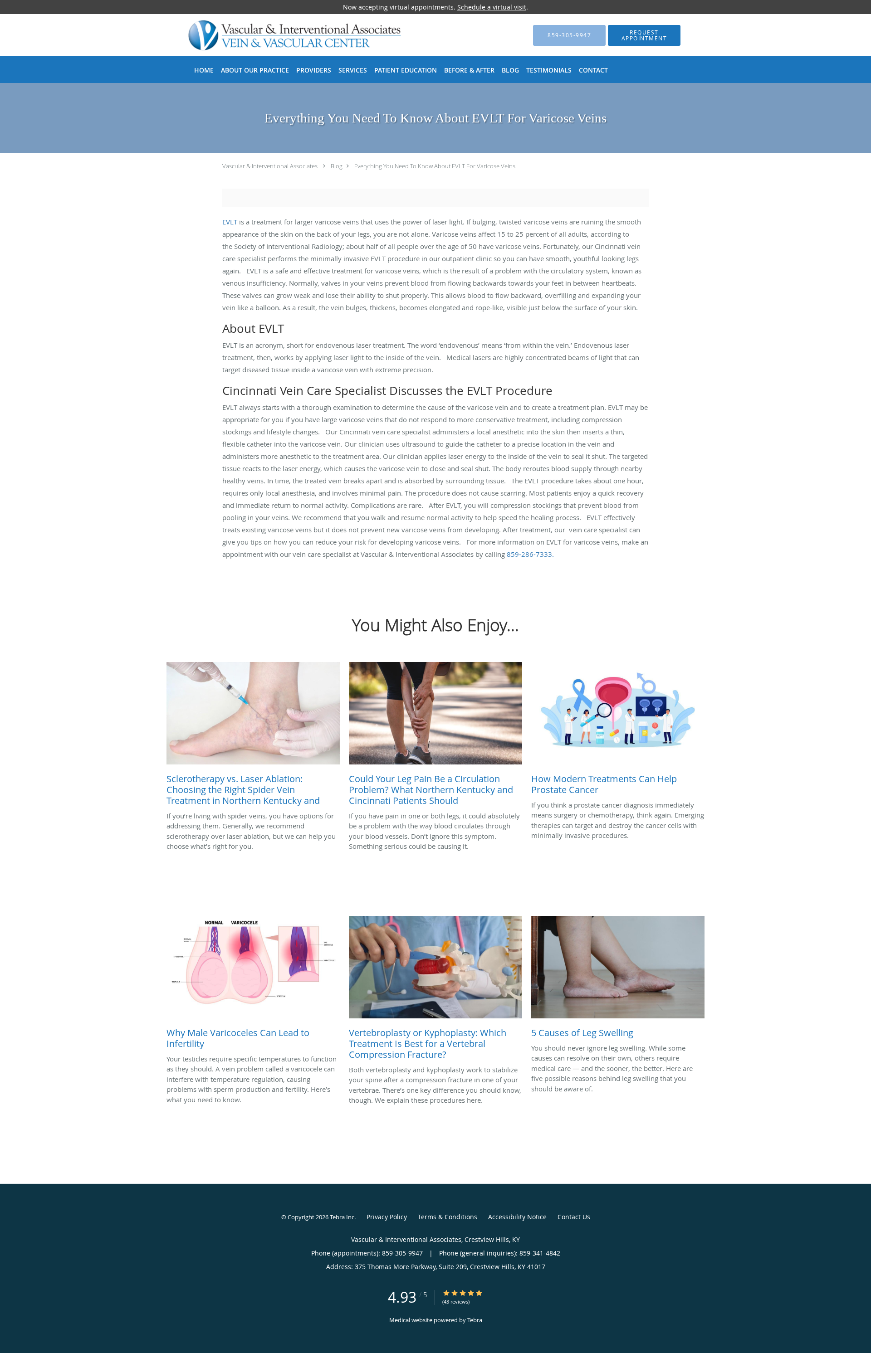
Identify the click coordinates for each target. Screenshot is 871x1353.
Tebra (474, 1320)
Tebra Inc (342, 1217)
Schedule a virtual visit (491, 7)
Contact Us (574, 1216)
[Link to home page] (280, 35)
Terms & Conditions (447, 1216)
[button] (644, 35)
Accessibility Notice (517, 1216)
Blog (337, 166)
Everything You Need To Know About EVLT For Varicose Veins (434, 166)
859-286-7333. (530, 554)
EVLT (229, 221)
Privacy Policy (387, 1216)
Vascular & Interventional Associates (270, 166)
